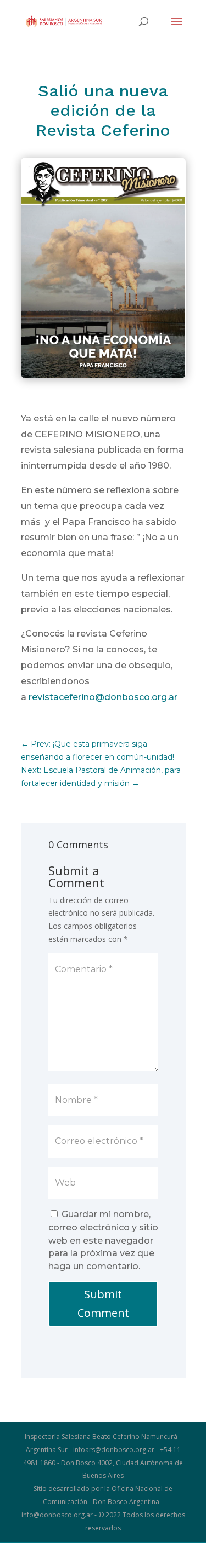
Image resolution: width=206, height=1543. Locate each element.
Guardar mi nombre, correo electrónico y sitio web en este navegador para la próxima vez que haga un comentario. (103, 1240)
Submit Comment (103, 1303)
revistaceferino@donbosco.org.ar (103, 697)
